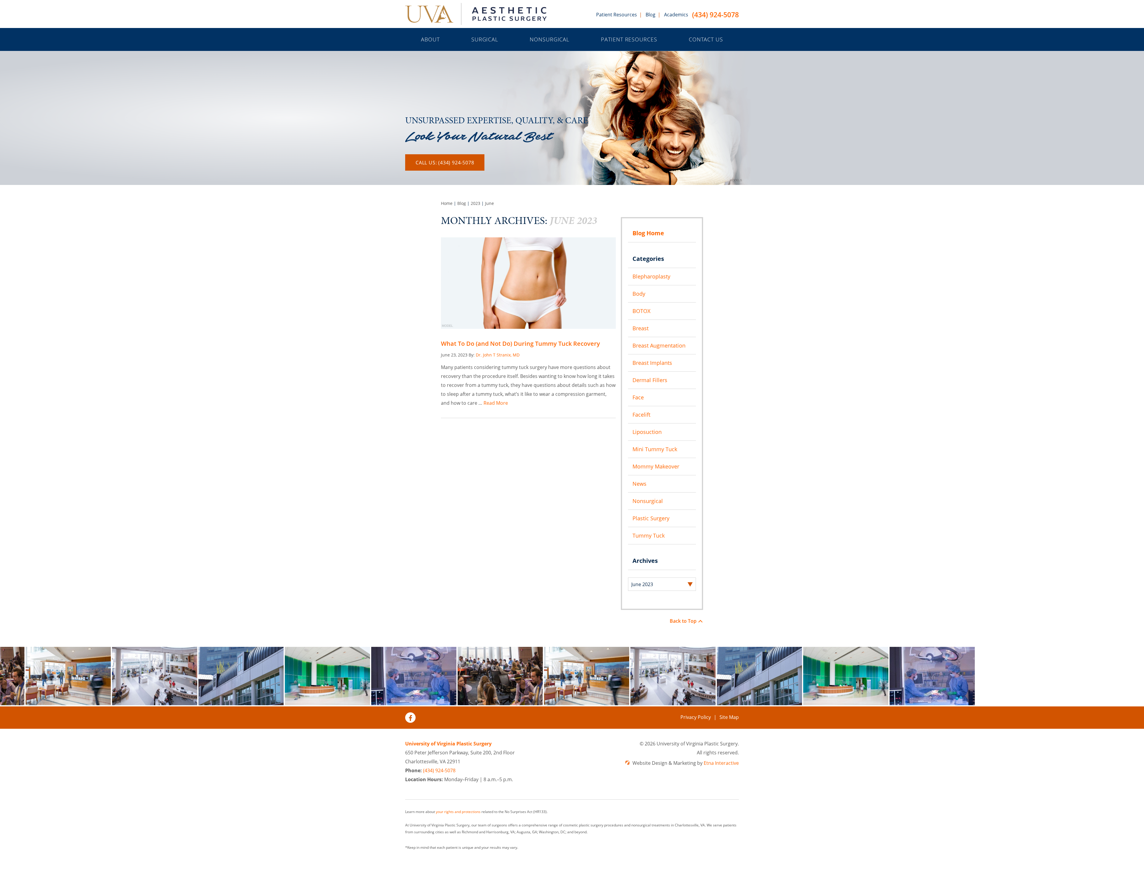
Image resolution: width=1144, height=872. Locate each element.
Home (447, 203)
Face (638, 397)
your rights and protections (458, 811)
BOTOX (641, 310)
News (639, 483)
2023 (475, 203)
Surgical (484, 39)
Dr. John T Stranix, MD (498, 355)
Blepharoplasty (651, 276)
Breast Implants (652, 362)
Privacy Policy (695, 717)
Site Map (729, 717)
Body (638, 293)
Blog (650, 14)
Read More (496, 403)
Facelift (641, 414)
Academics (676, 14)
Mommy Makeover (655, 466)
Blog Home (648, 233)
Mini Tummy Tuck (654, 449)
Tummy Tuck (648, 535)
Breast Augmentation (659, 345)
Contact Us (706, 39)
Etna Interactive (721, 763)
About (430, 39)
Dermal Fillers (649, 380)
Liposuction (647, 431)
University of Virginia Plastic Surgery (448, 743)
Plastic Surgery (650, 518)
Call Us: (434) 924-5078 (445, 162)
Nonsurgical (549, 39)
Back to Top (683, 621)
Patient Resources (616, 14)
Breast (640, 328)
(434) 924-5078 (715, 15)
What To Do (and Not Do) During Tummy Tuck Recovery (520, 344)
